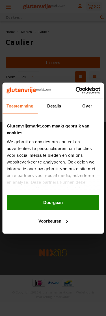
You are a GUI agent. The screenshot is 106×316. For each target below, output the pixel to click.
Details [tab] (54, 106)
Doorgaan (53, 202)
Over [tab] (87, 106)
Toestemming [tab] (20, 106)
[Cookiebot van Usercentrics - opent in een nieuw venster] (76, 90)
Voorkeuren (49, 220)
